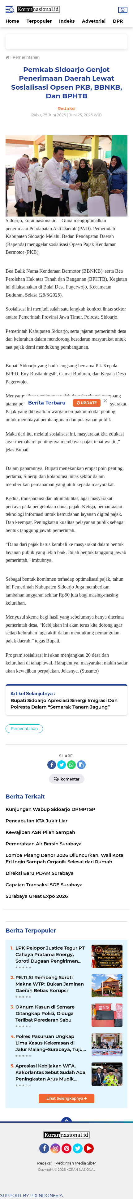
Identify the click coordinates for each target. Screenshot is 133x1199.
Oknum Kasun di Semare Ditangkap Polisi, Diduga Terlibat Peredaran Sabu (45, 1013)
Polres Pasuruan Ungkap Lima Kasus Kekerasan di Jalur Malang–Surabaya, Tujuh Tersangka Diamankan (50, 1043)
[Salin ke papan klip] (81, 764)
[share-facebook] (51, 764)
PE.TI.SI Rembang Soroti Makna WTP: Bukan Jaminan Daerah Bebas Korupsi (49, 983)
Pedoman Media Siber (75, 1163)
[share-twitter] (61, 764)
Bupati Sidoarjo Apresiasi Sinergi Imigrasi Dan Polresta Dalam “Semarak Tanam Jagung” (64, 703)
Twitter (80, 1156)
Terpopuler (39, 21)
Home (12, 21)
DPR (118, 21)
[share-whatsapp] (71, 764)
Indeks (67, 21)
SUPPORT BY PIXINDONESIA (31, 1195)
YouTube (93, 1156)
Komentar (69, 779)
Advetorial (93, 21)
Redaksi (44, 1163)
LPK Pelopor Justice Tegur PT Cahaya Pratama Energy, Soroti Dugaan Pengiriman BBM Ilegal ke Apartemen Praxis (50, 954)
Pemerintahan (24, 728)
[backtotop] (66, 1122)
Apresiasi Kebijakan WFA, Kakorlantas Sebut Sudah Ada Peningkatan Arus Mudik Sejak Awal (50, 1072)
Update (88, 402)
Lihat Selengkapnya (65, 1098)
